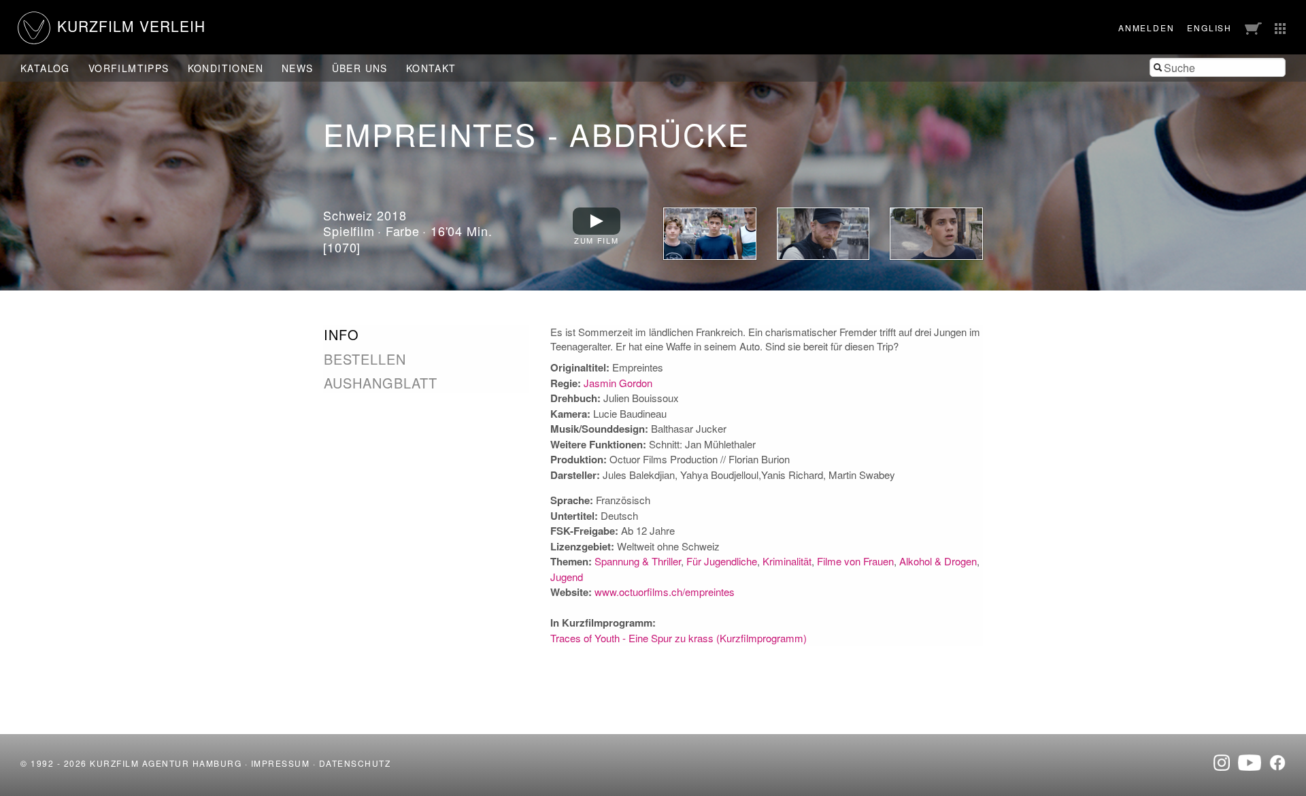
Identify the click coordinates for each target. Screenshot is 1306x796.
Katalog (45, 68)
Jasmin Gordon (618, 383)
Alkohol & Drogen (938, 561)
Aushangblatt (380, 383)
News (298, 68)
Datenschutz (355, 763)
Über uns (360, 68)
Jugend (566, 576)
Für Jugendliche (721, 561)
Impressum (280, 763)
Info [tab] (341, 334)
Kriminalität (787, 561)
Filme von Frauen (855, 561)
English (1209, 27)
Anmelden (1146, 27)
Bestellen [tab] (365, 359)
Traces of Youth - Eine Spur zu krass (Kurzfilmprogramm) (678, 638)
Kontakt (431, 68)
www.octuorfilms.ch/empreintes (665, 591)
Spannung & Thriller (638, 561)
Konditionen (225, 68)
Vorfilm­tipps (128, 68)
